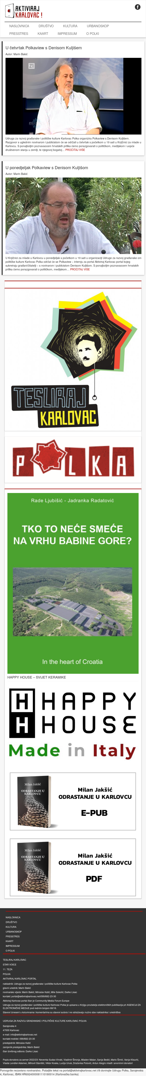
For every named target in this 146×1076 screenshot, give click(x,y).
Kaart (43, 33)
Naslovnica (19, 25)
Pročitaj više (75, 150)
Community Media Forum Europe (52, 1000)
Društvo (46, 25)
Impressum (67, 33)
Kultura (70, 25)
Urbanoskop (98, 25)
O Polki (92, 33)
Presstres (18, 33)
